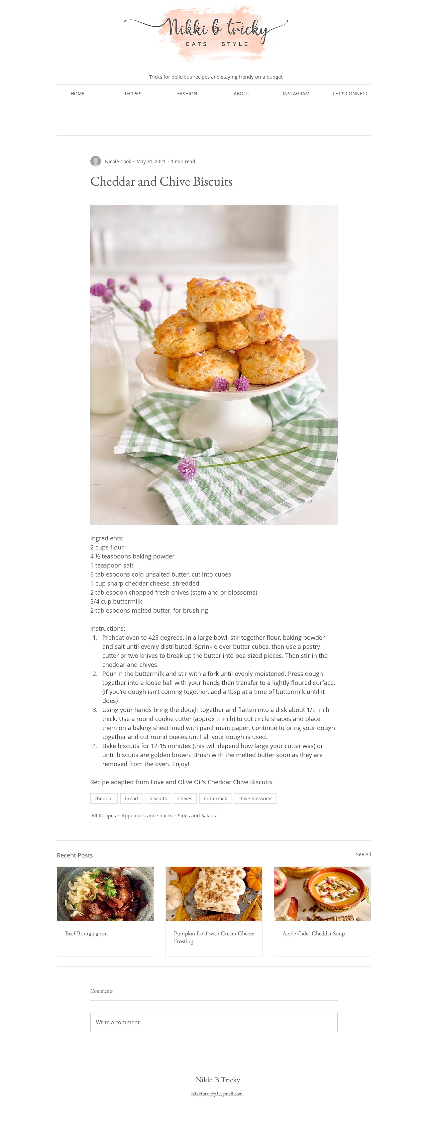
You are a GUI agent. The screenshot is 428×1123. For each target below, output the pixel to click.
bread (131, 798)
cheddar (104, 798)
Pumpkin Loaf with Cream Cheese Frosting (214, 937)
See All (363, 854)
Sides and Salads (197, 815)
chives (185, 798)
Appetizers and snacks (147, 815)
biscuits (158, 798)
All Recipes (104, 815)
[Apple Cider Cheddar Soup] (322, 894)
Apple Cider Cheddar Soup (313, 933)
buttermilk (215, 798)
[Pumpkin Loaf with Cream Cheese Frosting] (214, 894)
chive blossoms (255, 798)
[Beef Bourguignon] (105, 894)
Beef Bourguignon (86, 933)
